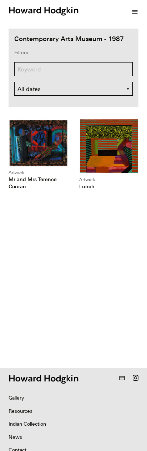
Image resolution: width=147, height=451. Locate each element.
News (15, 437)
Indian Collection (27, 424)
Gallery (16, 398)
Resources (20, 411)
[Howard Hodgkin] (43, 10)
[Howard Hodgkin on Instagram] (135, 378)
